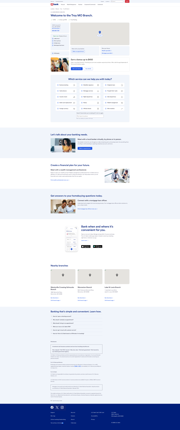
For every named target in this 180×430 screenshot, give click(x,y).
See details (88, 68)
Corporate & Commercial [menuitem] (89, 4)
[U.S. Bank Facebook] (52, 407)
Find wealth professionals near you (59, 180)
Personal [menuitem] (63, 4)
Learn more (84, 240)
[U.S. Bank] (54, 4)
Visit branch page (55, 300)
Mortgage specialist (107, 53)
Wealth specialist (106, 50)
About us (52, 1)
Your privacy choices (56, 423)
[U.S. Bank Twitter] (57, 407)
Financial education (59, 1)
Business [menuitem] (80, 4)
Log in (127, 1)
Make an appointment (78, 51)
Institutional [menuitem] (100, 4)
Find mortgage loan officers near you (87, 209)
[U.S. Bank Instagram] (62, 407)
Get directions (55, 28)
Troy (61, 8)
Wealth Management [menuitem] (71, 4)
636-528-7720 (55, 30)
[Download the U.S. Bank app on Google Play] (97, 246)
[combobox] (117, 1)
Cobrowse (73, 423)
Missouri (57, 8)
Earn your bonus (77, 68)
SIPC (79, 366)
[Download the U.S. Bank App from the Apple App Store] (85, 246)
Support (102, 1)
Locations (107, 1)
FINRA (76, 366)
